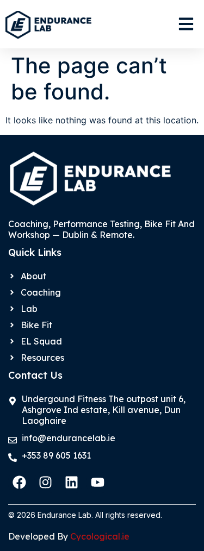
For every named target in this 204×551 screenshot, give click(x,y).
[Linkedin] (71, 482)
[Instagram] (45, 482)
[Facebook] (19, 482)
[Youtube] (97, 482)
